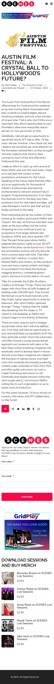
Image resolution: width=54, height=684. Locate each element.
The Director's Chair (32, 85)
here (41, 247)
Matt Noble (11, 85)
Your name (8, 461)
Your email (8, 476)
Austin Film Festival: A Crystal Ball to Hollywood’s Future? (25, 68)
